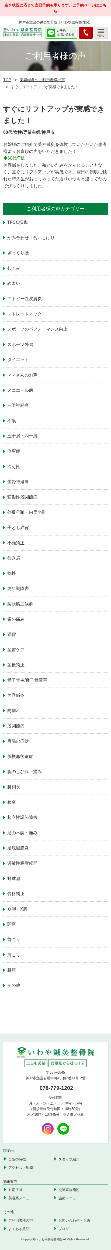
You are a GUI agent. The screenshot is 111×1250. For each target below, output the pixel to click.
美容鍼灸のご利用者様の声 (42, 80)
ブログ (63, 1229)
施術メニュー (68, 1198)
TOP (7, 80)
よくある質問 (18, 1229)
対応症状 (15, 1190)
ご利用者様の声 (20, 1220)
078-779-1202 (56, 1088)
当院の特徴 (17, 1159)
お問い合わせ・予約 (74, 1220)
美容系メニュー (20, 1198)
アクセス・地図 (20, 1168)
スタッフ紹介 (68, 1159)
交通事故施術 (68, 1190)
